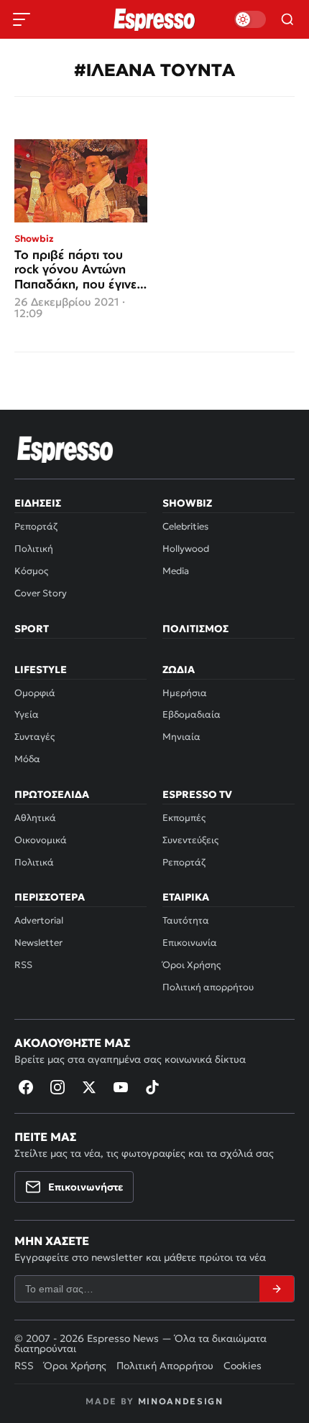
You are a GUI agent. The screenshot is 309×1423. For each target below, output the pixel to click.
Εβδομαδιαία (191, 714)
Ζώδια (178, 669)
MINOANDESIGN (180, 1401)
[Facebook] (25, 1087)
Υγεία (26, 714)
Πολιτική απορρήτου (208, 987)
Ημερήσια (184, 693)
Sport (31, 628)
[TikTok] (152, 1087)
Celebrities (185, 526)
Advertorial (38, 920)
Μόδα (27, 759)
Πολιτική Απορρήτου (164, 1366)
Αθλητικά (35, 818)
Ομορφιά (34, 693)
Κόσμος (31, 571)
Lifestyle (40, 669)
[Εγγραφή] (276, 1289)
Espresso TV (197, 794)
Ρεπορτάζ (35, 526)
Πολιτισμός (195, 628)
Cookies (242, 1366)
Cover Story (40, 593)
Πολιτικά (34, 862)
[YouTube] (120, 1087)
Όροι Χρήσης (191, 965)
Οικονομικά (40, 840)
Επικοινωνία (189, 942)
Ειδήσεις (37, 503)
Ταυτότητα (185, 920)
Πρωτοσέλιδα (51, 794)
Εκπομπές (184, 818)
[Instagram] (57, 1087)
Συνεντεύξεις (190, 840)
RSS (23, 965)
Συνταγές (34, 737)
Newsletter (38, 942)
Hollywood (185, 549)
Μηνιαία (181, 737)
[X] (89, 1087)
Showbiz (187, 503)
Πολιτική (33, 549)
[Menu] (21, 19)
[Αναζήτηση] (287, 19)
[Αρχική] (65, 449)
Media (175, 571)
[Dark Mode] (250, 19)
